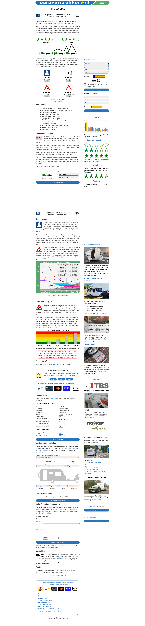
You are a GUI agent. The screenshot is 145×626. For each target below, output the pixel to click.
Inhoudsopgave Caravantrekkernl (48, 608)
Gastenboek (96, 165)
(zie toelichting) (54, 398)
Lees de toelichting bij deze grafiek (57, 295)
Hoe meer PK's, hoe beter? (95, 314)
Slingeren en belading (91, 469)
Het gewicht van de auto (95, 306)
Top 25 (96, 118)
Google (102, 159)
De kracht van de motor (95, 310)
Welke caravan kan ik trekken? (93, 279)
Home (40, 594)
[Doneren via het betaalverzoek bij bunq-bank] (58, 388)
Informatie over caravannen (46, 596)
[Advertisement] (58, 196)
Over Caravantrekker (44, 606)
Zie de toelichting (58, 101)
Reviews (96, 181)
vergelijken (58, 558)
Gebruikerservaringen (44, 602)
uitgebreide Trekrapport (49, 364)
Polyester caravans (92, 244)
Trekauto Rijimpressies (45, 600)
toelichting (71, 357)
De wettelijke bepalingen (95, 308)
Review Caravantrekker (96, 140)
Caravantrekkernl (96, 506)
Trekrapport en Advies (44, 604)
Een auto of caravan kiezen (93, 462)
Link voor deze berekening (58, 575)
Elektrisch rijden (43, 598)
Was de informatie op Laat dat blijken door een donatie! (58, 583)
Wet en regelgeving (90, 465)
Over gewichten (90, 344)
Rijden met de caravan (91, 467)
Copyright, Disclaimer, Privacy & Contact (50, 611)
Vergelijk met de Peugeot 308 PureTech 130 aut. (97, 85)
